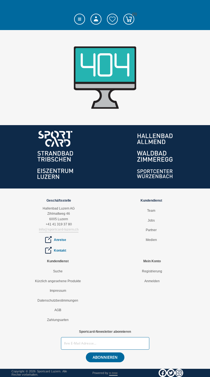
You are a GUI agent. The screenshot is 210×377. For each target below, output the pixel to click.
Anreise (60, 240)
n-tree (113, 373)
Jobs (151, 220)
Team (151, 211)
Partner (151, 230)
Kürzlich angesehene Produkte (58, 281)
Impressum (58, 291)
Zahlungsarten (58, 320)
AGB (57, 310)
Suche (58, 271)
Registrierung (152, 271)
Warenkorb (133, 15)
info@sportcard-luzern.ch (58, 229)
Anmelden (152, 281)
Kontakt (60, 250)
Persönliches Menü (96, 19)
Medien (151, 240)
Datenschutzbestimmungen (57, 300)
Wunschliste (112, 19)
